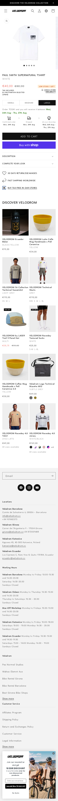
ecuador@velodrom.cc (13, 558)
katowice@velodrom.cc (14, 545)
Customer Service (12, 733)
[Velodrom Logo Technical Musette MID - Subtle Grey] (30, 398)
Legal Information (11, 740)
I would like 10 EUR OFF (15, 786)
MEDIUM (32, 103)
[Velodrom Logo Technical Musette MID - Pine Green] (35, 398)
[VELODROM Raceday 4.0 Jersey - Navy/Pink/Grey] (48, 447)
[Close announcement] (53, 3)
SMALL (13, 103)
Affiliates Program (12, 712)
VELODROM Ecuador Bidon (13, 240)
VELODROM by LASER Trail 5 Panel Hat (13, 336)
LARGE (47, 103)
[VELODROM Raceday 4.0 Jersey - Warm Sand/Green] (39, 447)
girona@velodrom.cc (13, 531)
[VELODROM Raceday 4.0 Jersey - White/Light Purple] (35, 447)
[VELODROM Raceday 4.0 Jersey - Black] (30, 447)
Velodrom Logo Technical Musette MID (42, 385)
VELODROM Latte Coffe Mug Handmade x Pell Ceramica (41, 242)
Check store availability (50, 91)
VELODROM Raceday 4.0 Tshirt (15, 434)
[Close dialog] (53, 753)
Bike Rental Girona (12, 678)
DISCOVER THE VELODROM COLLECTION (29, 3)
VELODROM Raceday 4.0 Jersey (42, 434)
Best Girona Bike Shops (15, 692)
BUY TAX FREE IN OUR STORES (22, 188)
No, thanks (15, 793)
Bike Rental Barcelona (14, 685)
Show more (8, 698)
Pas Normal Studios (12, 664)
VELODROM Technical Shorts (40, 288)
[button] (5, 10)
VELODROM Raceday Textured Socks (40, 336)
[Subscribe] (52, 476)
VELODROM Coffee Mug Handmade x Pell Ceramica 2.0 (14, 386)
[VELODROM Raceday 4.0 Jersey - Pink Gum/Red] (43, 447)
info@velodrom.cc (11, 515)
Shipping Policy (10, 719)
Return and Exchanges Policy (17, 726)
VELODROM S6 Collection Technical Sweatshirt (15, 288)
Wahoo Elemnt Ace (12, 671)
